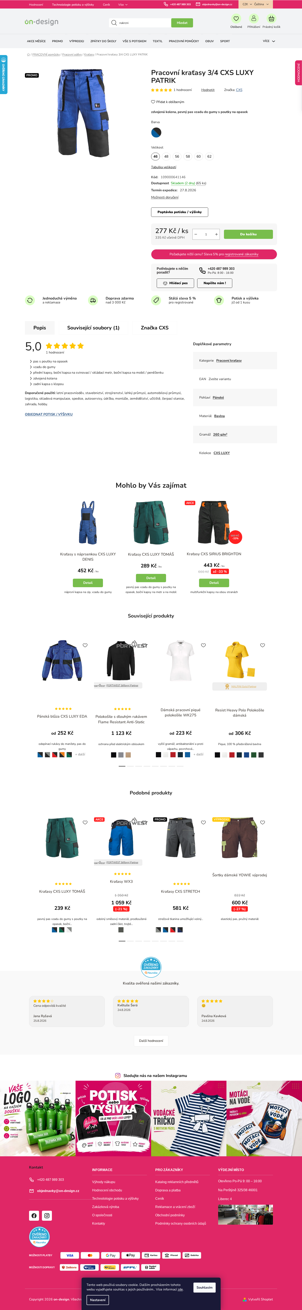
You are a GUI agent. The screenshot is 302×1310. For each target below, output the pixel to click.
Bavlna (219, 416)
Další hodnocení (151, 1041)
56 (177, 156)
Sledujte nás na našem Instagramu (155, 1075)
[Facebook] (34, 1215)
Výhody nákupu (103, 1182)
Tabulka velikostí (163, 167)
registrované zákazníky (241, 254)
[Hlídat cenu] (175, 283)
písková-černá (187, 927)
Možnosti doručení (165, 197)
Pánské (218, 397)
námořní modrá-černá (180, 927)
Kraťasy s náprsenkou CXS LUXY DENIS (88, 557)
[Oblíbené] (236, 23)
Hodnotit (208, 90)
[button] (88, 579)
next (273, 702)
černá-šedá (47, 752)
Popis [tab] (39, 327)
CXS (239, 90)
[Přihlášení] (253, 23)
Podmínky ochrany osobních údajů (180, 1223)
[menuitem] (36, 41)
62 (209, 156)
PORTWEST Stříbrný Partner (122, 685)
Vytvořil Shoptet (260, 1299)
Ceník (106, 5)
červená (231, 752)
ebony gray (261, 752)
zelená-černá (69, 752)
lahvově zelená (253, 752)
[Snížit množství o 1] (196, 234)
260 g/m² (220, 434)
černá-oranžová (62, 752)
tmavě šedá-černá (194, 927)
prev (28, 702)
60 (199, 156)
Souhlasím (205, 1287)
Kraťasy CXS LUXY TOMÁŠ (151, 554)
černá (112, 752)
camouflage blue (202, 927)
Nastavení (97, 1300)
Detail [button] (88, 583)
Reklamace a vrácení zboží (175, 1207)
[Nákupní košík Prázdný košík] (271, 23)
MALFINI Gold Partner (243, 686)
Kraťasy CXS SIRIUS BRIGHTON (214, 553)
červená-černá (54, 752)
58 (188, 156)
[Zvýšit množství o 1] (216, 234)
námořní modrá (180, 752)
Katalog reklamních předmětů (176, 1182)
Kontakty (98, 1223)
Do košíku (248, 234)
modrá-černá (165, 927)
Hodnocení (36, 5)
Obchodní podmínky (170, 1215)
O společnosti (102, 1215)
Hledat (182, 23)
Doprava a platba (168, 1190)
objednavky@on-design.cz (217, 4)
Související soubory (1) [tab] (93, 327)
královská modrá (246, 752)
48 (166, 156)
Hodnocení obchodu (107, 1190)
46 (155, 156)
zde (180, 1289)
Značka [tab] (155, 327)
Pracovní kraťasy (229, 360)
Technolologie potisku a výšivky (73, 5)
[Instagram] (46, 1215)
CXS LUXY (222, 453)
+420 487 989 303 (180, 4)
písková (128, 752)
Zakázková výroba (105, 1207)
